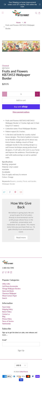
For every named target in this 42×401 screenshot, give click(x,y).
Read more (21, 237)
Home (18, 22)
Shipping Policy (7, 309)
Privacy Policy (7, 319)
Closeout (5, 66)
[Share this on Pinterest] (15, 192)
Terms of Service (8, 321)
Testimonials (6, 324)
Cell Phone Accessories (10, 286)
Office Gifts (6, 284)
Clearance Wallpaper (9, 293)
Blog (3, 316)
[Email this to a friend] (21, 192)
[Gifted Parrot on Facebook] (6, 273)
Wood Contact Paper (9, 296)
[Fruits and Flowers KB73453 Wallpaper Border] (21, 46)
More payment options (21, 112)
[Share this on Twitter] (4, 192)
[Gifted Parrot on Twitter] (3, 273)
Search (4, 298)
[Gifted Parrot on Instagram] (11, 273)
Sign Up (21, 350)
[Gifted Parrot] (21, 13)
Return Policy (6, 312)
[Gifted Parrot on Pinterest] (8, 273)
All (25, 22)
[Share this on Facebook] (10, 192)
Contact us (6, 314)
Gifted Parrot (23, 372)
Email (4, 340)
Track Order (6, 307)
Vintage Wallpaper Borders (11, 289)
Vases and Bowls (8, 291)
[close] (40, 4)
